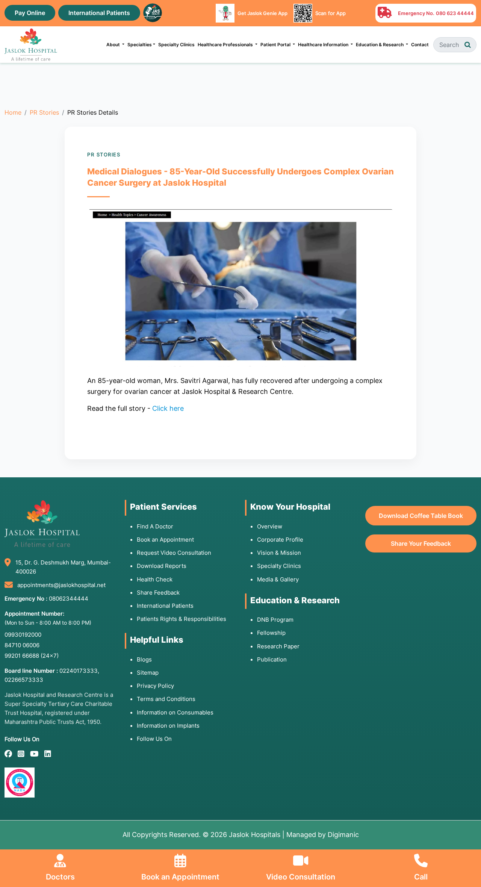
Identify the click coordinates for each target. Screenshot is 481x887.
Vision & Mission (279, 552)
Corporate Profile (280, 539)
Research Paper (278, 646)
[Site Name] (31, 44)
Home (13, 112)
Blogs (144, 659)
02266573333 (24, 679)
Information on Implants (168, 725)
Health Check (154, 579)
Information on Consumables (175, 712)
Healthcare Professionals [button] (226, 44)
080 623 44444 (455, 13)
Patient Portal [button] (276, 44)
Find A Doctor (155, 526)
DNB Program (275, 619)
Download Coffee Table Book (421, 515)
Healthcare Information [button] (323, 44)
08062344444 (68, 598)
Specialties (139, 44)
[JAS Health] (152, 12)
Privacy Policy (155, 685)
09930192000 (23, 634)
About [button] (113, 44)
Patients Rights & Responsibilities (181, 618)
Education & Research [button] (380, 44)
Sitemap (148, 672)
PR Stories (44, 112)
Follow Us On (154, 738)
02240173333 (78, 670)
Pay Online (30, 13)
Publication (272, 659)
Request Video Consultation (174, 552)
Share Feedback (158, 592)
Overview (269, 526)
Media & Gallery (278, 579)
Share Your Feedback (421, 543)
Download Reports (161, 565)
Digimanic (343, 835)
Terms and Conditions (166, 698)
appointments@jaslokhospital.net (61, 585)
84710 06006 (22, 645)
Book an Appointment (165, 539)
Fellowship (271, 632)
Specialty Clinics (176, 44)
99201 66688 (32, 655)
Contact (420, 44)
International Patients (99, 13)
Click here (168, 408)
